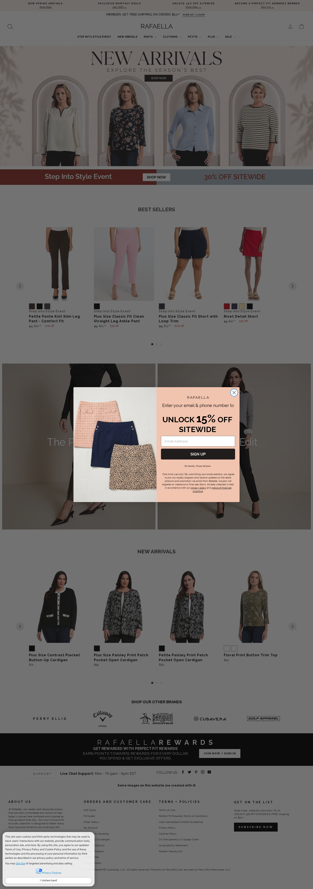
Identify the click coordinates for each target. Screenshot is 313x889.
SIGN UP (198, 454)
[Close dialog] (234, 392)
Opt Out (20, 863)
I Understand (48, 880)
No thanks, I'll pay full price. (198, 466)
